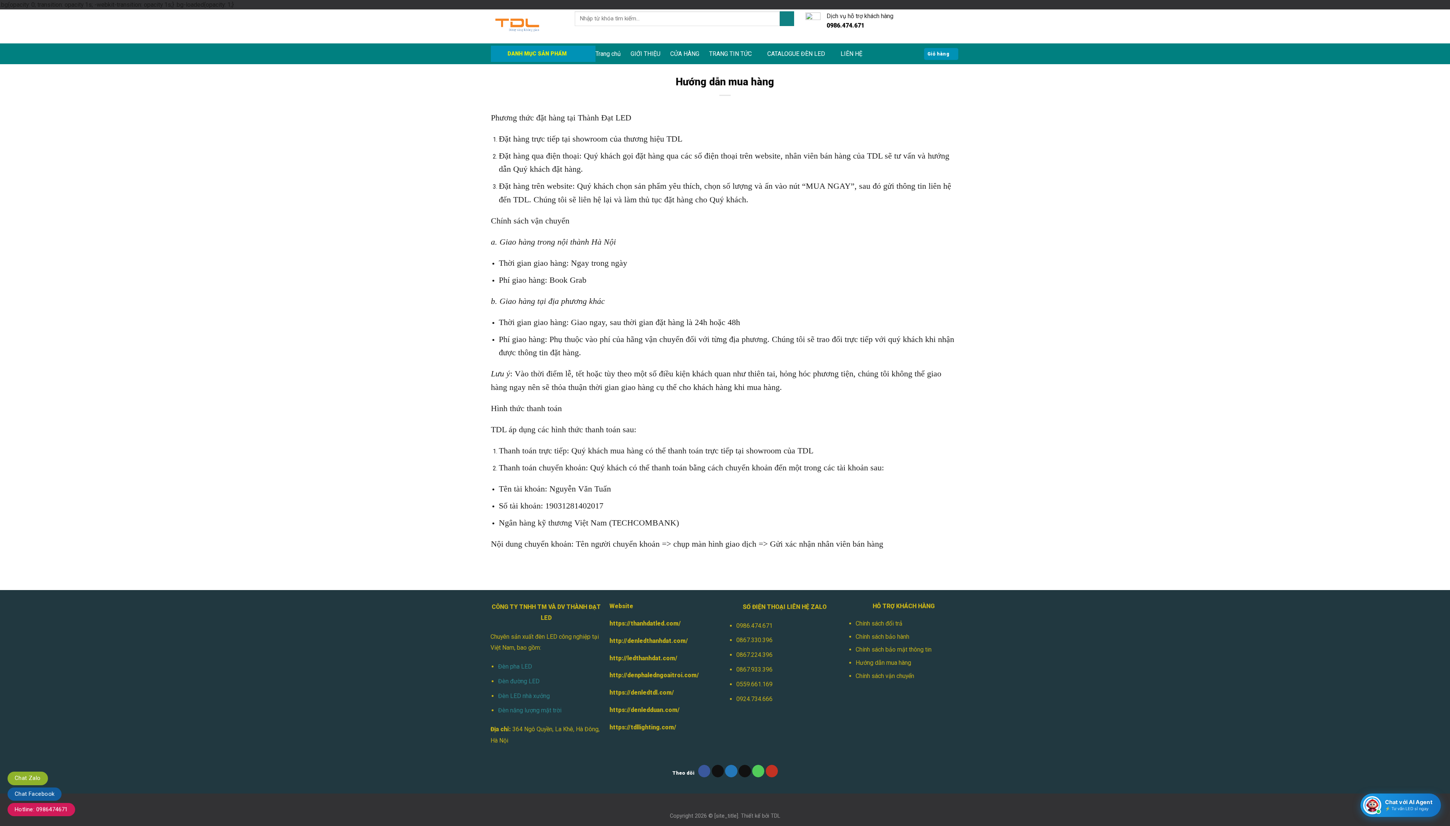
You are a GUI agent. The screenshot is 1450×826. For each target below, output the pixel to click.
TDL (775, 816)
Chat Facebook (34, 794)
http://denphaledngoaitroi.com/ (654, 675)
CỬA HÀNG (684, 53)
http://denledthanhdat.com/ (648, 640)
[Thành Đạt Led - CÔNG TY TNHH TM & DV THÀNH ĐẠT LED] (527, 26)
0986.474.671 (754, 625)
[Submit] (787, 18)
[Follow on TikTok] (718, 771)
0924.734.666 (754, 699)
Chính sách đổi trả (879, 623)
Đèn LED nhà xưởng (524, 696)
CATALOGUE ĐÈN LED (796, 53)
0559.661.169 (754, 684)
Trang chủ (608, 53)
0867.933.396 (754, 669)
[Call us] (758, 771)
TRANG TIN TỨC (730, 53)
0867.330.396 (754, 640)
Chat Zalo (28, 778)
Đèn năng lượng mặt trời (529, 710)
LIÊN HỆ (851, 53)
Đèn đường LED (519, 681)
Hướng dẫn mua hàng (883, 662)
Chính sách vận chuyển (885, 676)
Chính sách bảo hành (882, 636)
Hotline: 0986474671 (41, 809)
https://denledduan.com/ (644, 710)
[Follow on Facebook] (704, 771)
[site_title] (726, 816)
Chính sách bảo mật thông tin (894, 649)
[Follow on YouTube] (772, 771)
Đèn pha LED (515, 666)
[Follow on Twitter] (731, 771)
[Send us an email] (745, 771)
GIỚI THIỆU (645, 53)
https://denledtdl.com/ (641, 692)
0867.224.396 (754, 654)
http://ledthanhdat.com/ (643, 658)
